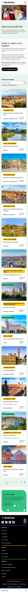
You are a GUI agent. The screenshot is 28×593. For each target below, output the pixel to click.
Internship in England (8, 370)
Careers (4, 547)
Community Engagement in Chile (11, 275)
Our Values (4, 533)
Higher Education (6, 570)
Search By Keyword (8, 79)
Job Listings (5, 553)
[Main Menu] (25, 2)
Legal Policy (10, 587)
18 (22, 482)
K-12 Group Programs (7, 564)
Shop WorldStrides (6, 543)
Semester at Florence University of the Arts (12, 114)
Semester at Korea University (10, 242)
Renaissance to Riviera (9, 435)
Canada (3, 576)
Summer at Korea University (10, 146)
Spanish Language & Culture (10, 401)
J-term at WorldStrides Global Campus (13, 339)
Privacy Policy (22, 584)
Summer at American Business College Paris (13, 470)
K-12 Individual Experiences (8, 567)
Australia (4, 573)
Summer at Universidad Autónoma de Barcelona (13, 209)
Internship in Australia (9, 307)
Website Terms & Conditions (9, 584)
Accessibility (18, 587)
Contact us (8, 504)
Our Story (4, 530)
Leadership (4, 536)
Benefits (4, 550)
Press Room (5, 540)
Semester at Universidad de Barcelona (13, 177)
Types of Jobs (5, 556)
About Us (4, 527)
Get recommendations (9, 69)
